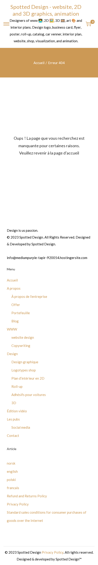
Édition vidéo (17, 411)
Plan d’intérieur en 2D (27, 378)
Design (12, 354)
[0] (88, 24)
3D (13, 403)
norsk (11, 463)
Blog (15, 321)
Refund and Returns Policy (27, 496)
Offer (15, 305)
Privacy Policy (18, 504)
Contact (13, 435)
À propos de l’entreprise (29, 296)
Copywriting (20, 345)
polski (11, 480)
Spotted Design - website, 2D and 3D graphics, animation (45, 10)
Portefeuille (20, 313)
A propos (14, 288)
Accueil (39, 63)
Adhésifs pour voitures (28, 395)
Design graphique (24, 362)
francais (13, 488)
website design (22, 337)
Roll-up (17, 386)
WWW (12, 329)
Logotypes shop (23, 370)
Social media (20, 427)
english (12, 471)
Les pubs (13, 419)
